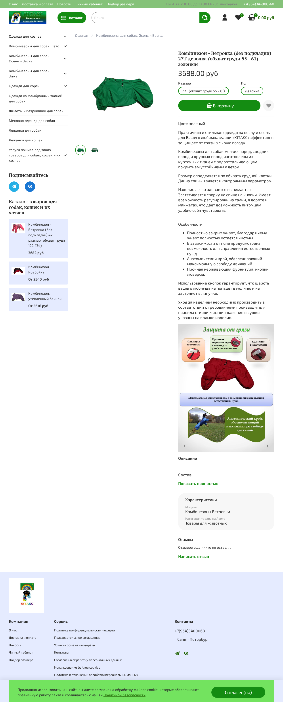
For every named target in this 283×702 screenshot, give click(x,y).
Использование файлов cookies (77, 667)
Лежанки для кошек (25, 140)
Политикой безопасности (124, 695)
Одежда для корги (24, 86)
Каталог (75, 17)
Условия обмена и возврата (74, 645)
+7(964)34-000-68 (258, 4)
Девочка (252, 91)
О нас (13, 4)
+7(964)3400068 (190, 630)
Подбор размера (120, 4)
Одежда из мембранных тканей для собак (35, 98)
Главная (81, 35)
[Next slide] (164, 93)
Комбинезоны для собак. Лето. (34, 46)
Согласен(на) (238, 692)
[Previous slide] (82, 93)
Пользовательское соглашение (77, 637)
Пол (244, 83)
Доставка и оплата (37, 4)
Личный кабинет (89, 4)
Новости (64, 4)
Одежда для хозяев (25, 36)
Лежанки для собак (25, 130)
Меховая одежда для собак (32, 120)
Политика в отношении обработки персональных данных (96, 675)
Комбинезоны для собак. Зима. (29, 73)
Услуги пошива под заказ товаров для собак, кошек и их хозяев (34, 155)
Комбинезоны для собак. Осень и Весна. (129, 35)
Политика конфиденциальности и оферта (84, 630)
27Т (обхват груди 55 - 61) (203, 91)
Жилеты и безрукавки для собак (36, 111)
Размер (184, 83)
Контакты (61, 652)
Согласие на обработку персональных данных (88, 660)
